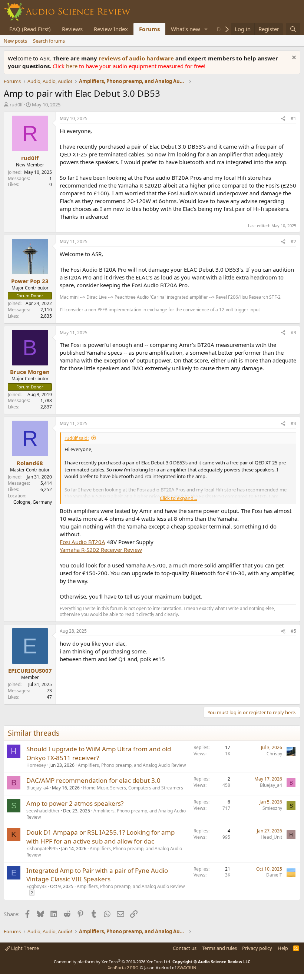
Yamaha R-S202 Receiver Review (101, 549)
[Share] (283, 119)
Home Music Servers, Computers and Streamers (133, 788)
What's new (185, 29)
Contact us (184, 948)
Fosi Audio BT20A (82, 542)
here (72, 66)
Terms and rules (219, 948)
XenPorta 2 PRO (123, 967)
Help (283, 948)
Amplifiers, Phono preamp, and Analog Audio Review (132, 765)
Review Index (111, 29)
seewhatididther (43, 811)
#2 (293, 241)
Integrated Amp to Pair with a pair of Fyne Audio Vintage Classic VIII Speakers (97, 875)
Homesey (36, 765)
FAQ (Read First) (30, 29)
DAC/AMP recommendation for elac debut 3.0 (93, 780)
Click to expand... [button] (178, 498)
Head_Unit (271, 837)
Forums (149, 29)
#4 (293, 423)
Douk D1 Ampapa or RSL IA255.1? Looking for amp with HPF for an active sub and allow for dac (100, 836)
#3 (293, 332)
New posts (15, 40)
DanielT (274, 875)
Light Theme (24, 948)
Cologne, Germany (32, 502)
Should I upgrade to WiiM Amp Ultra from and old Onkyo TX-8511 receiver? (98, 753)
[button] (206, 29)
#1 (293, 118)
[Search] (293, 29)
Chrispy (274, 754)
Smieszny (272, 808)
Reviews (72, 29)
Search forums (49, 40)
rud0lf (16, 104)
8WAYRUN (186, 967)
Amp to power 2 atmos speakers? (74, 803)
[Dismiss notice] (293, 58)
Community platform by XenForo (112, 961)
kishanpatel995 (42, 848)
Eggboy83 (36, 886)
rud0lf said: (77, 438)
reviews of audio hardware (137, 58)
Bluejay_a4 (37, 788)
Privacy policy (257, 948)
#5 (293, 631)
